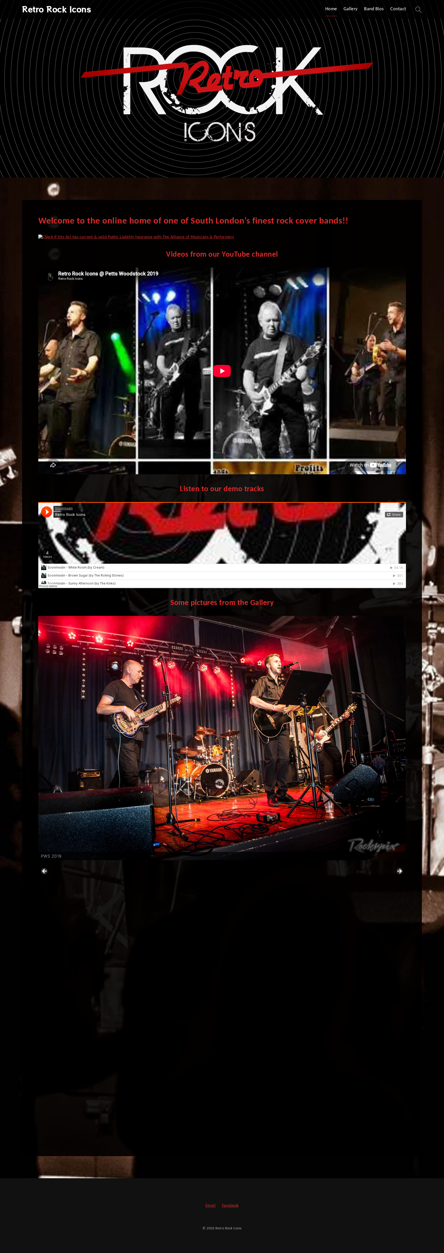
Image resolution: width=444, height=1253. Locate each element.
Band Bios (374, 9)
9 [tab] (236, 1135)
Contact (398, 9)
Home (331, 9)
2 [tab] (195, 1135)
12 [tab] (254, 1135)
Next (399, 871)
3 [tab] (201, 1135)
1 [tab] (189, 1135)
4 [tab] (207, 1135)
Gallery (351, 9)
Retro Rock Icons (56, 9)
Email (211, 1206)
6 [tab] (219, 1135)
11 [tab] (249, 1135)
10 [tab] (242, 1135)
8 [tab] (230, 1135)
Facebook (230, 1206)
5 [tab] (213, 1135)
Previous (45, 871)
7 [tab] (225, 1135)
